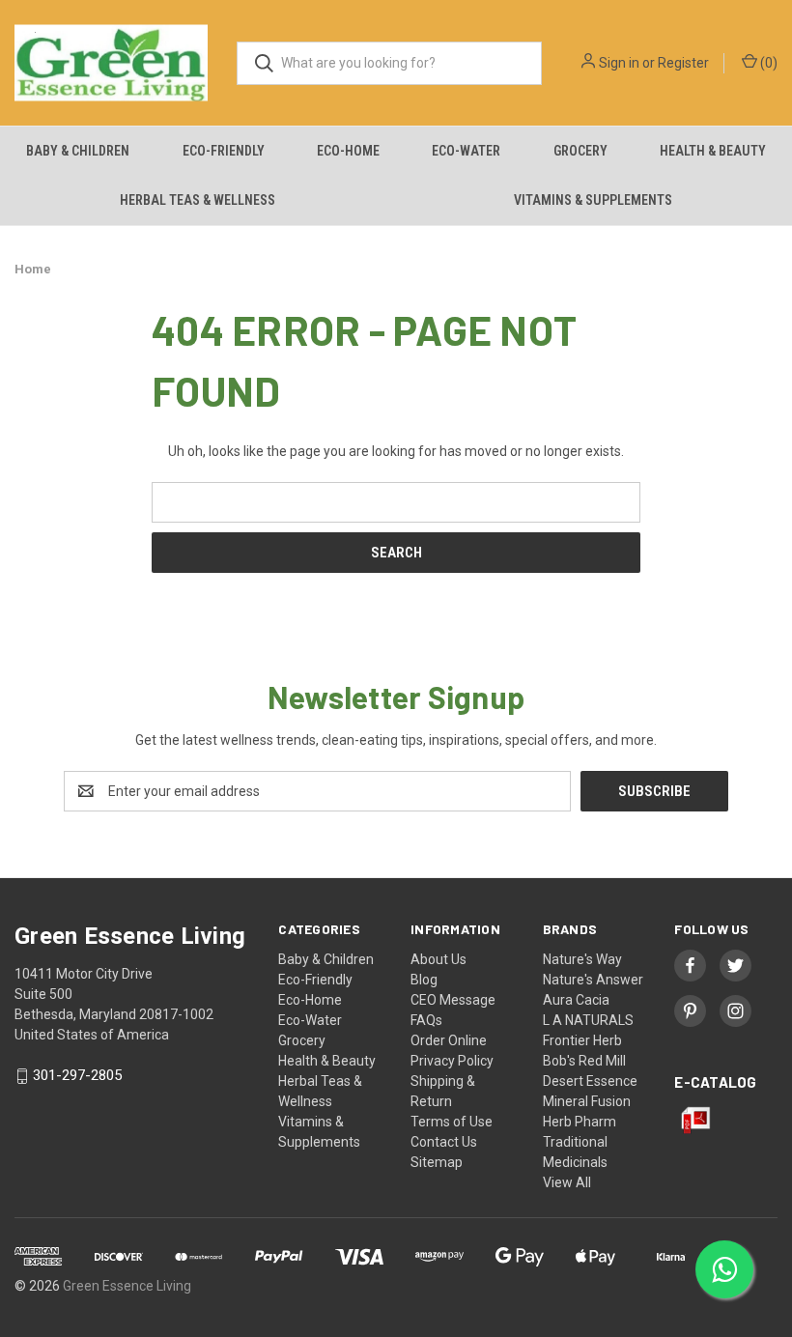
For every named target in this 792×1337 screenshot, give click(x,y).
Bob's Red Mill (584, 1060)
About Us (438, 959)
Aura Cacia (576, 1000)
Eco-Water (466, 150)
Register (683, 63)
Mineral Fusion (587, 1101)
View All (567, 1182)
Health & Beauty (713, 150)
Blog (424, 979)
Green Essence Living (127, 1286)
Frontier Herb (582, 1040)
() (767, 63)
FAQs (426, 1020)
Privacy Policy (452, 1060)
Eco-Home (348, 150)
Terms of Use (451, 1121)
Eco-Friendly (224, 150)
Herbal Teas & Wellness (197, 200)
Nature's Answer (593, 979)
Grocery (580, 150)
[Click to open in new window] (690, 965)
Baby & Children (77, 150)
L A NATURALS (588, 1020)
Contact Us (443, 1142)
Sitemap (436, 1162)
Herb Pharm (579, 1121)
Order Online (448, 1040)
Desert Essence (590, 1081)
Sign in (619, 63)
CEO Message (452, 1000)
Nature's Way (582, 959)
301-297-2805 (77, 1076)
